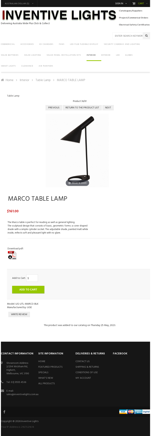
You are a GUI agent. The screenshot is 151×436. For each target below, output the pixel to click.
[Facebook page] (4, 411)
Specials (43, 372)
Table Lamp (43, 80)
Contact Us (83, 361)
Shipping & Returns (87, 367)
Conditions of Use (87, 372)
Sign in (119, 4)
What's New (45, 378)
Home (9, 80)
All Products (46, 383)
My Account (83, 378)
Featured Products (50, 367)
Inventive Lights (29, 421)
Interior (24, 80)
